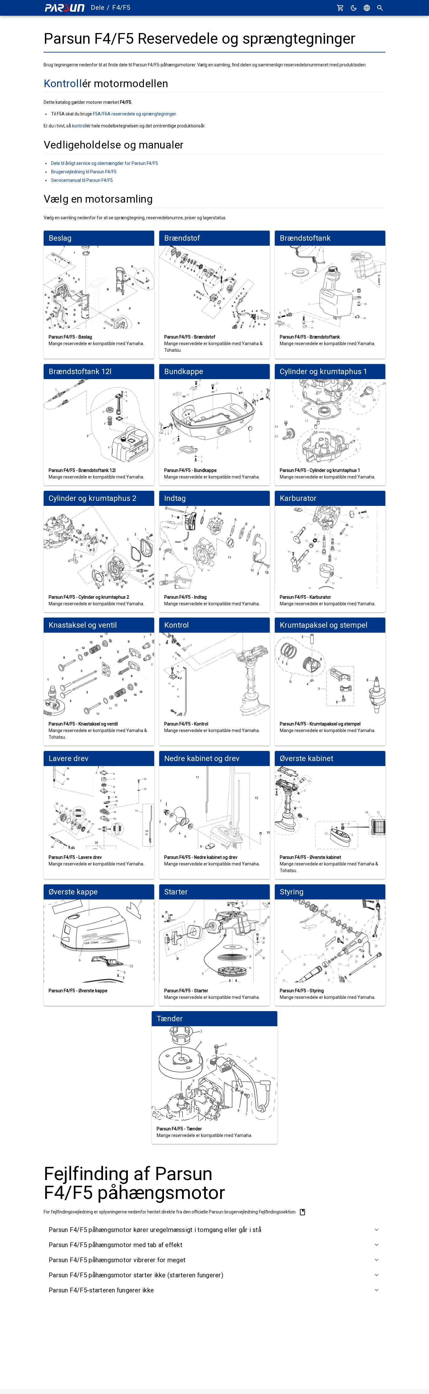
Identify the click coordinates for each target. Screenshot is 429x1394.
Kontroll (63, 83)
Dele (97, 7)
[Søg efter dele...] (380, 7)
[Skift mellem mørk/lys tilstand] (353, 7)
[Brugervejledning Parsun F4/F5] (302, 1212)
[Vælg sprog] (366, 7)
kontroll (79, 125)
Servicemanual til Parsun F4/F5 (82, 180)
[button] (214, 1229)
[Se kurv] (340, 7)
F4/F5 (121, 7)
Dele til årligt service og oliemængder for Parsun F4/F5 (104, 163)
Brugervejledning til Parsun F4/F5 (84, 171)
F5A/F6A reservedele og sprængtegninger (134, 113)
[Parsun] (64, 8)
